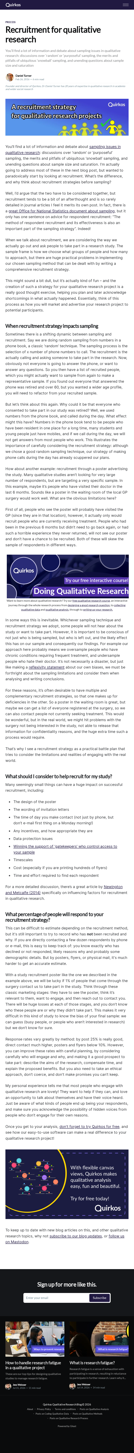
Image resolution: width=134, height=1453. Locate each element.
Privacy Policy (44, 1409)
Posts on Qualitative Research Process (69, 1418)
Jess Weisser (19, 1384)
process (10, 22)
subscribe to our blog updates (76, 1236)
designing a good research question (89, 605)
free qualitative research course (91, 600)
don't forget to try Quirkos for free (89, 1126)
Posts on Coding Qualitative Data (52, 1413)
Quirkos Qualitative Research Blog (62, 1404)
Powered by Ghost (67, 1426)
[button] (126, 5)
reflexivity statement (47, 667)
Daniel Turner (24, 75)
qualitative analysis (57, 609)
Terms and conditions (65, 1409)
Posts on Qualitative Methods (87, 1413)
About (30, 1409)
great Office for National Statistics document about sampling (62, 211)
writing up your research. (98, 609)
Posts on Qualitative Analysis (94, 1409)
